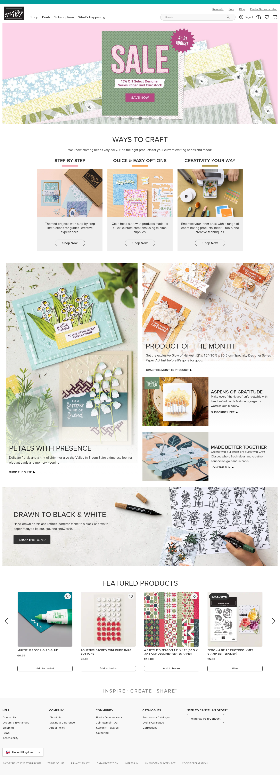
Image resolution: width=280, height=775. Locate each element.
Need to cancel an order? (207, 710)
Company (56, 710)
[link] (266, 17)
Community (104, 710)
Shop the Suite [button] (20, 472)
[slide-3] (160, 118)
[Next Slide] (273, 626)
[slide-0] (130, 118)
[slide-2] (150, 118)
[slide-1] (140, 118)
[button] (258, 17)
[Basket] (275, 17)
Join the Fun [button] (220, 467)
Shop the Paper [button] (32, 540)
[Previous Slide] (7, 626)
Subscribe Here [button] (222, 412)
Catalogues (151, 710)
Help (5, 710)
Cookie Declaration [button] (195, 763)
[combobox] (197, 17)
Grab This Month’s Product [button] (167, 369)
